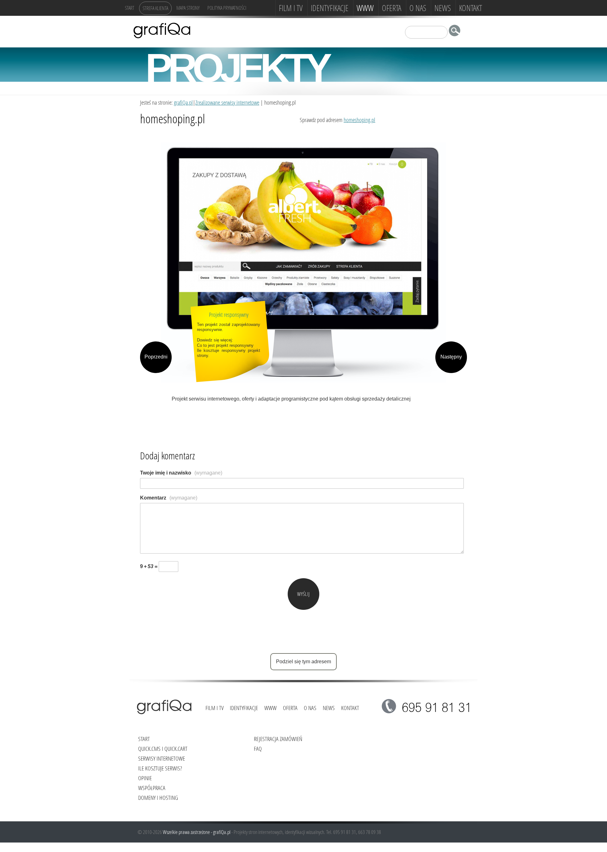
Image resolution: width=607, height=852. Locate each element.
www (365, 8)
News (442, 8)
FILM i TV (291, 8)
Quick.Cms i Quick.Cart (162, 748)
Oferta (391, 8)
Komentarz (168, 497)
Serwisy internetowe (161, 758)
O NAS (417, 8)
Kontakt (470, 8)
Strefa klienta (155, 8)
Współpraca (151, 788)
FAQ (258, 748)
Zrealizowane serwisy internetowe (227, 102)
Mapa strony (187, 7)
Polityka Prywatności (226, 7)
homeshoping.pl (359, 120)
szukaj (456, 31)
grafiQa (162, 30)
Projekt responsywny (228, 314)
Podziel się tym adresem (303, 661)
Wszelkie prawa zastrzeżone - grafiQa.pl (197, 832)
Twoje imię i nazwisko (181, 472)
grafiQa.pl (183, 102)
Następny (451, 356)
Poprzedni (156, 356)
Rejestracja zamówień (278, 739)
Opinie (145, 778)
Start (129, 7)
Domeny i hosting (158, 797)
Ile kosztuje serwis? (160, 768)
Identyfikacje (329, 8)
